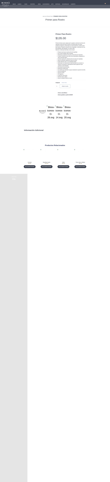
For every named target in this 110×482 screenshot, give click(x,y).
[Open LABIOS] (22, 4)
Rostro (50, 16)
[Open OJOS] (28, 4)
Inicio (45, 16)
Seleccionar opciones (29, 166)
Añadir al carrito (65, 86)
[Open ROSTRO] (35, 4)
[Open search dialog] (100, 4)
